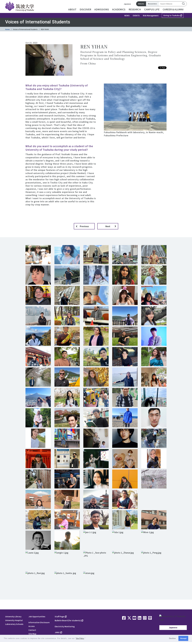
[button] (86, 638)
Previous (84, 226)
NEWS (127, 15)
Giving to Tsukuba (171, 15)
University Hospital (14, 620)
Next (107, 226)
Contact (32, 630)
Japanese (127, 4)
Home (7, 29)
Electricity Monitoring (65, 626)
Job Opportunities (36, 616)
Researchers (152, 4)
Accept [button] (183, 638)
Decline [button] (172, 638)
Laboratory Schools (14, 624)
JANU (57, 632)
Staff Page (59, 616)
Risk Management (151, 15)
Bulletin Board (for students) (68, 620)
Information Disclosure (39, 622)
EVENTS (136, 15)
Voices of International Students (25, 29)
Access (31, 626)
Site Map (32, 633)
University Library (13, 616)
